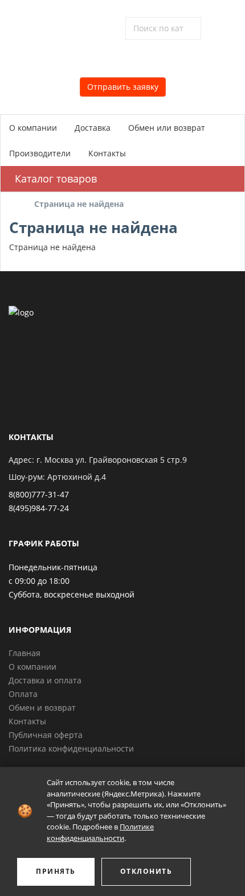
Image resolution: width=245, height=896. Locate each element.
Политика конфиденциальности (71, 748)
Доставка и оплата (45, 680)
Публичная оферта (46, 734)
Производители (40, 153)
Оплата (23, 693)
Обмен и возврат (42, 707)
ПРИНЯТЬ (56, 871)
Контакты (107, 153)
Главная (24, 653)
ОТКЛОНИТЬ (146, 871)
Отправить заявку (122, 86)
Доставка (93, 127)
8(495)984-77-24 (39, 508)
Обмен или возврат (166, 127)
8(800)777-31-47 (39, 494)
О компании (33, 127)
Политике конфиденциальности (100, 832)
